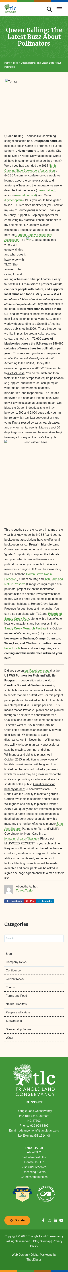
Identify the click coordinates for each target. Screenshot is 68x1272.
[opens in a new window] (43, 1220)
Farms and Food (16, 995)
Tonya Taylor (25, 890)
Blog (15, 62)
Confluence (13, 970)
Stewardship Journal (19, 1029)
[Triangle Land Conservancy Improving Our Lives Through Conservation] (10, 8)
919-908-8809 (39, 1125)
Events (10, 987)
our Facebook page (37, 670)
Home (7, 62)
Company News (16, 962)
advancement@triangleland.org (39, 1130)
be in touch (12, 648)
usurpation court (25, 195)
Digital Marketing (42, 1254)
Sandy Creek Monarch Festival (25, 628)
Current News (15, 979)
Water (9, 1037)
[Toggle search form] (49, 8)
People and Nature (18, 1012)
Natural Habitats (16, 1004)
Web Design (20, 1254)
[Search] (57, 938)
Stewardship (14, 1020)
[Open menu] (59, 8)
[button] (34, 1148)
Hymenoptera (14, 200)
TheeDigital (34, 1259)
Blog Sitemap (42, 1241)
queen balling (45, 190)
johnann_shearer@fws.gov (21, 838)
